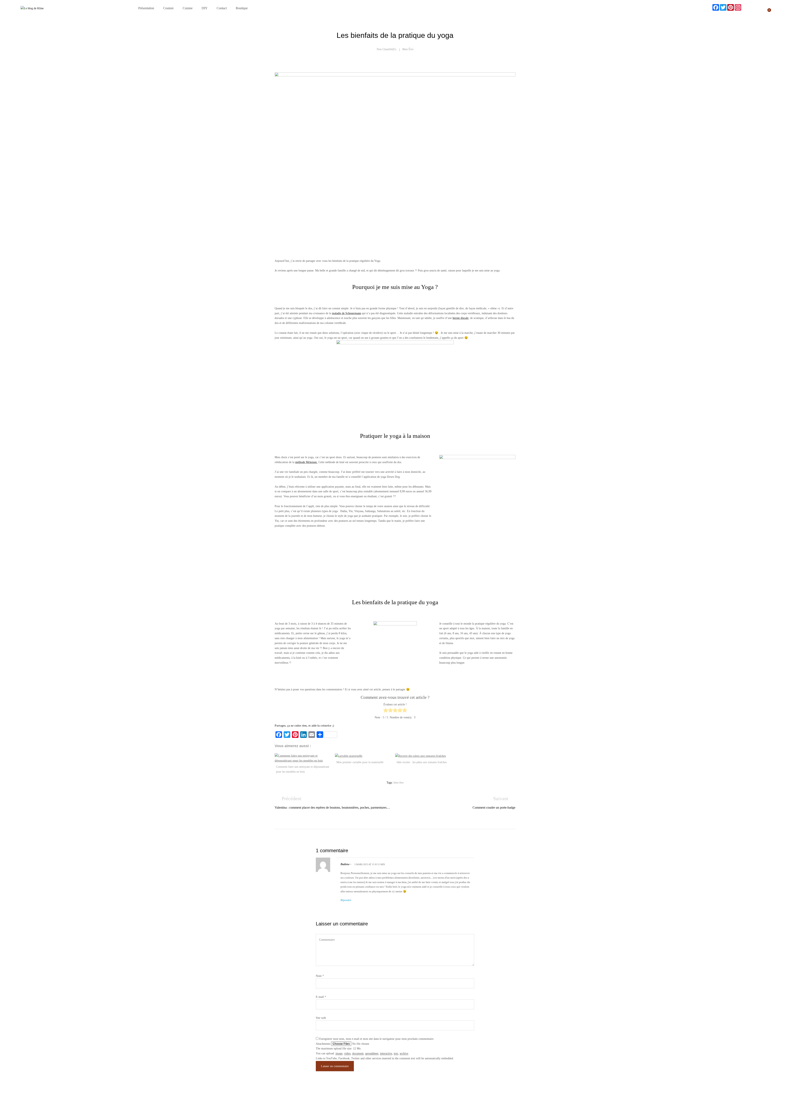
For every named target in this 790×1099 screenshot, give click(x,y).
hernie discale (460, 318)
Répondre (345, 900)
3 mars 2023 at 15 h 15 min (369, 864)
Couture (168, 8)
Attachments (323, 1043)
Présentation (146, 8)
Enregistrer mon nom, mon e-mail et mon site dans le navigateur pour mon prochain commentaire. (376, 1038)
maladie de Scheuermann (346, 313)
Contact (222, 8)
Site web (321, 1017)
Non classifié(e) (386, 49)
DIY (205, 8)
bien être (408, 49)
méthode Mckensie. (306, 462)
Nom (320, 975)
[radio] (385, 711)
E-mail (321, 996)
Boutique (242, 8)
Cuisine (188, 8)
